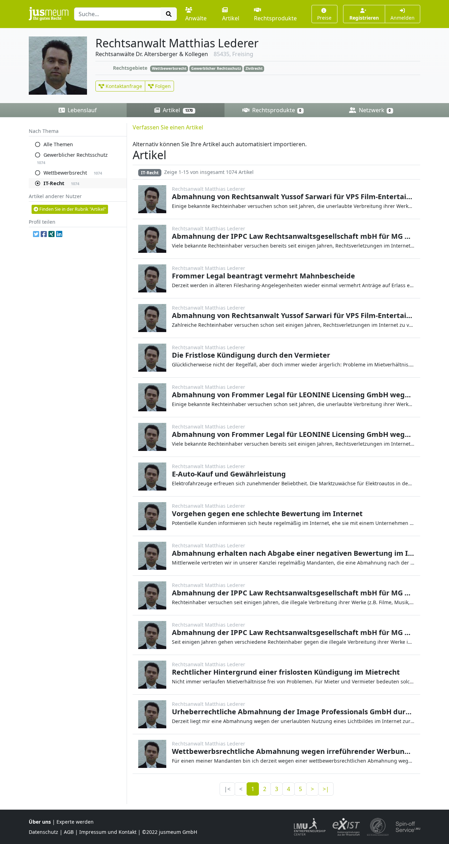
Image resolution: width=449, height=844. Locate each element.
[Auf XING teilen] (51, 234)
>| (326, 789)
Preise (324, 17)
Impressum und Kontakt (107, 832)
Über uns (40, 821)
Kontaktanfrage (123, 86)
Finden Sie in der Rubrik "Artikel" (72, 209)
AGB (69, 832)
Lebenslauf (81, 110)
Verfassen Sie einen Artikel (168, 127)
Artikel (230, 18)
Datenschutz (43, 832)
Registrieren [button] (364, 17)
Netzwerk (374, 110)
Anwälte (196, 18)
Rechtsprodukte (275, 18)
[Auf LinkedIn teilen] (59, 234)
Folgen (162, 86)
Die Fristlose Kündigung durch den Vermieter (251, 355)
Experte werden (75, 821)
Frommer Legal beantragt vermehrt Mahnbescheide (263, 276)
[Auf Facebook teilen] (44, 234)
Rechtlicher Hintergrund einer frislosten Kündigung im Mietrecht (286, 672)
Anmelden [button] (402, 17)
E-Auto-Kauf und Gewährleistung (229, 474)
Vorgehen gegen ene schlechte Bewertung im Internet (267, 513)
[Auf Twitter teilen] (36, 234)
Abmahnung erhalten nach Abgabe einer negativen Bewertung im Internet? (305, 553)
